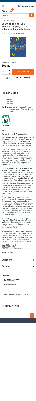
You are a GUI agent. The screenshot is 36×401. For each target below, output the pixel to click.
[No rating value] (7, 33)
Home (3, 20)
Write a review (21, 33)
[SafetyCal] (6, 126)
